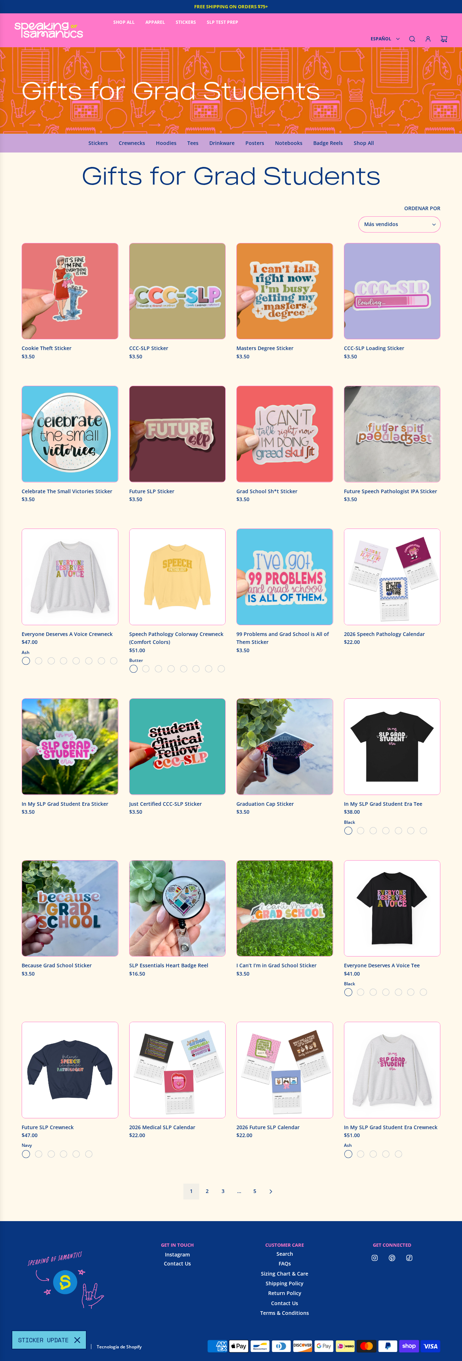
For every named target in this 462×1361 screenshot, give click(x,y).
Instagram (177, 1254)
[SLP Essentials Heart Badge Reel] (178, 908)
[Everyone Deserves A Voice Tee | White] (423, 992)
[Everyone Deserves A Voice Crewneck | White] (88, 660)
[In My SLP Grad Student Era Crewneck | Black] (398, 1154)
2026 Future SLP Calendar (268, 1127)
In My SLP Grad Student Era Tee (383, 803)
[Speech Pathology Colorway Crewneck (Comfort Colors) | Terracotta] (221, 668)
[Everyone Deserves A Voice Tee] (392, 908)
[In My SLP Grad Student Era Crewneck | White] (385, 1154)
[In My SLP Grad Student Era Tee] (392, 747)
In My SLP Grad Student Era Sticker (65, 803)
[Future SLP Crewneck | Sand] (63, 1154)
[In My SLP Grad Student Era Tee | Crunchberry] (373, 830)
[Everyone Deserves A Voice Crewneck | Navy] (63, 660)
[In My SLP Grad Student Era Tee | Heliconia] (410, 830)
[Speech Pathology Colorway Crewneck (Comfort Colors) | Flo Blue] (158, 668)
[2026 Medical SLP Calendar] (178, 1070)
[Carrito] (444, 39)
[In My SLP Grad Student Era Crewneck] (392, 1070)
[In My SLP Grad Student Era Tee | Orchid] (423, 830)
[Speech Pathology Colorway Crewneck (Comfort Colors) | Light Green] (171, 668)
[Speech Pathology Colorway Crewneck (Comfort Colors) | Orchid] (183, 668)
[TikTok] (409, 1258)
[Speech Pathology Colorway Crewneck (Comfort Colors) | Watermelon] (208, 668)
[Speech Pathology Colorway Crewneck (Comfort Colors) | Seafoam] (196, 668)
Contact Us (177, 1263)
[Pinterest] (392, 1258)
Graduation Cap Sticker (265, 803)
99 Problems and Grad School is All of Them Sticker (282, 638)
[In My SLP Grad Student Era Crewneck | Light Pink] (360, 1154)
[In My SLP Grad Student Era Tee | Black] (348, 830)
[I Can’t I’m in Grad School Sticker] (285, 908)
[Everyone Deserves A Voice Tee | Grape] (373, 992)
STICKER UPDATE (43, 1339)
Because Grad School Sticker (57, 965)
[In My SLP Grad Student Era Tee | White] (360, 830)
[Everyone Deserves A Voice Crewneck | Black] (101, 660)
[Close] (77, 1340)
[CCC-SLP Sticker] (178, 291)
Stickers (98, 143)
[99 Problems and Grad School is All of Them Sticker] (285, 577)
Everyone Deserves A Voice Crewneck (67, 634)
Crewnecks (132, 143)
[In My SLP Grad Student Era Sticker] (70, 747)
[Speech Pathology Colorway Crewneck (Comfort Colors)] (178, 577)
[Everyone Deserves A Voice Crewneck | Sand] (76, 660)
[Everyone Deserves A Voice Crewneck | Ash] (26, 660)
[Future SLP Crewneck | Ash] (51, 1154)
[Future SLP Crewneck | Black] (38, 1154)
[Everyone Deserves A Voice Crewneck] (70, 577)
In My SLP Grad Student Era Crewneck (390, 1127)
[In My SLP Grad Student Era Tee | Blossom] (385, 830)
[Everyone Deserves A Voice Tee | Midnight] (398, 992)
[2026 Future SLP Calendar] (285, 1070)
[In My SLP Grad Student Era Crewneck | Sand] (373, 1154)
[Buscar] (412, 39)
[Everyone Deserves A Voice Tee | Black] (348, 992)
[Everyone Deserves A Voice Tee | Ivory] (385, 992)
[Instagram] (375, 1258)
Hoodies (166, 143)
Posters (254, 143)
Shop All (364, 143)
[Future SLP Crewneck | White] (76, 1154)
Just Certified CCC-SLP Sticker (165, 803)
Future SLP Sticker (151, 491)
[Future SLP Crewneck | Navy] (26, 1154)
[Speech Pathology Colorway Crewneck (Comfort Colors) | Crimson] (145, 668)
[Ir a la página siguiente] (271, 1191)
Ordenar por (422, 208)
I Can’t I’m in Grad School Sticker (276, 965)
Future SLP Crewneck (48, 1127)
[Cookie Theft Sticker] (70, 291)
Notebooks (288, 143)
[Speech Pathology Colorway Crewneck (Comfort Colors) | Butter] (133, 668)
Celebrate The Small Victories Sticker (67, 491)
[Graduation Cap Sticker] (285, 747)
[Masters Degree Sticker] (285, 291)
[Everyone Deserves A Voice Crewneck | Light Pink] (51, 660)
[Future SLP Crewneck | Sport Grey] (88, 1154)
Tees (193, 143)
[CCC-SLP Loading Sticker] (392, 291)
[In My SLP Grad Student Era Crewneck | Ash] (348, 1154)
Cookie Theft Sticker (46, 348)
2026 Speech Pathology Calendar (384, 634)
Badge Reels (328, 143)
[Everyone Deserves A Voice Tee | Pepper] (410, 992)
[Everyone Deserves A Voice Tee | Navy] (360, 992)
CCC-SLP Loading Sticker (374, 348)
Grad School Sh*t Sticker (266, 491)
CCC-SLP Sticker (148, 348)
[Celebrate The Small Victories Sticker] (70, 434)
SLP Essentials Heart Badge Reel (168, 965)
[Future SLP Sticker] (178, 434)
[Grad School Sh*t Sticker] (285, 434)
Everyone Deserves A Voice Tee (382, 965)
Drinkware (222, 143)
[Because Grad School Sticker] (70, 908)
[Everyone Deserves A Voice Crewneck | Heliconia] (38, 660)
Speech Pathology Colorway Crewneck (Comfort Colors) (176, 638)
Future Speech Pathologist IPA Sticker (390, 491)
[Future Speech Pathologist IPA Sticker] (392, 434)
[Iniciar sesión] (428, 39)
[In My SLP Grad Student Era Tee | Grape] (398, 830)
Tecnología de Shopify (119, 1347)
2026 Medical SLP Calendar (162, 1127)
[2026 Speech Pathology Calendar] (392, 577)
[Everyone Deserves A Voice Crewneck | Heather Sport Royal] (113, 660)
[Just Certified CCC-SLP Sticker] (178, 747)
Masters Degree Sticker (264, 348)
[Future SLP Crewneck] (70, 1070)
